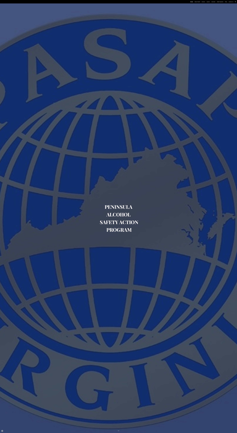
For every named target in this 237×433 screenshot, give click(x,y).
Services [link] (203, 1)
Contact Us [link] (231, 1)
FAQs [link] (226, 1)
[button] (235, 1)
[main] (118, 218)
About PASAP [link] (197, 1)
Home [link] (191, 1)
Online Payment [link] (220, 1)
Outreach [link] (213, 1)
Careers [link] (208, 1)
